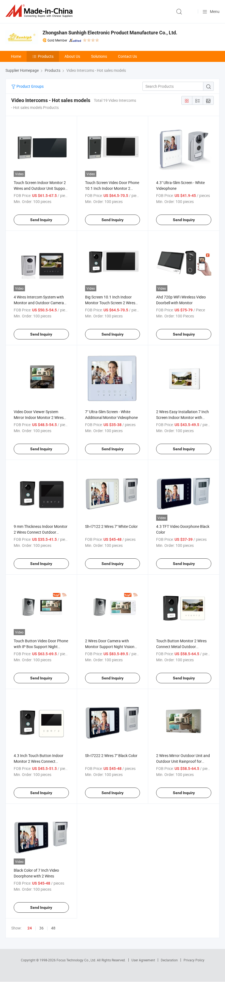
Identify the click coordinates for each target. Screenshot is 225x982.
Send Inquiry (41, 220)
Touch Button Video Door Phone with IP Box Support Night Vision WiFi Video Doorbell (41, 646)
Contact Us (127, 56)
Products (46, 56)
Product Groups (30, 86)
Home (16, 56)
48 (53, 928)
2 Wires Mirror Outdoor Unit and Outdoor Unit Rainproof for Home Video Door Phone (183, 761)
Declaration (169, 960)
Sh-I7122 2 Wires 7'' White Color (111, 526)
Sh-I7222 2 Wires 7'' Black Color (111, 755)
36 (41, 928)
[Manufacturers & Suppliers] (40, 10)
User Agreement (143, 960)
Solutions (99, 56)
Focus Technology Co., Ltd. (77, 960)
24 (29, 928)
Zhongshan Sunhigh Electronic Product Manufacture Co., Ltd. (110, 32)
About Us (72, 56)
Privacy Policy (194, 960)
